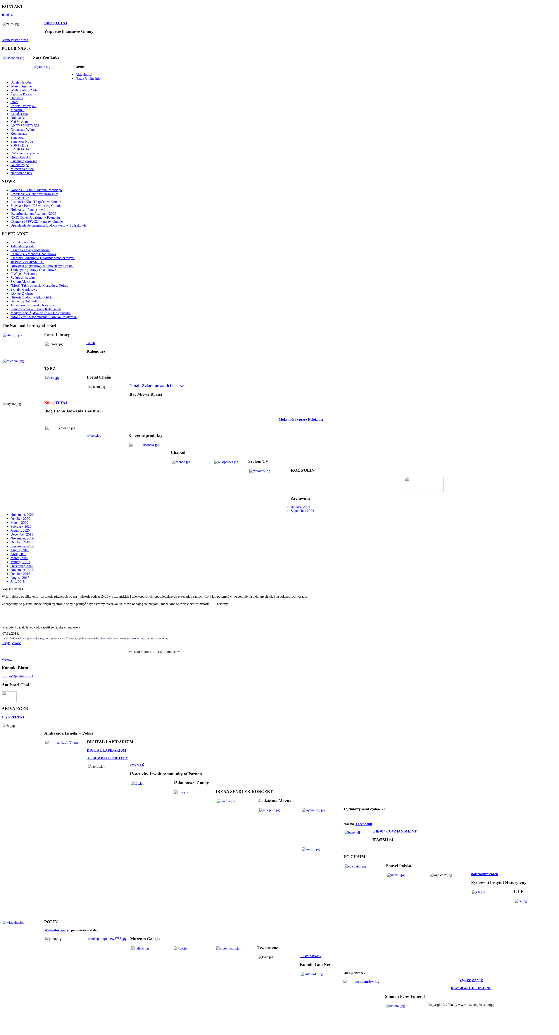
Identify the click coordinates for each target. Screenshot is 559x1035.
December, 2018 (21, 566)
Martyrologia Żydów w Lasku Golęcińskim (40, 313)
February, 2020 (20, 526)
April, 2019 (18, 554)
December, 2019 (21, 534)
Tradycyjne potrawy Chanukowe (33, 270)
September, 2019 (22, 546)
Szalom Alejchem (22, 281)
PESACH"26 (19, 198)
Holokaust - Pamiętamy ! (27, 209)
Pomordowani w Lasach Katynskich (35, 309)
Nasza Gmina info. (89, 78)
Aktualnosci (84, 74)
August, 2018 (19, 577)
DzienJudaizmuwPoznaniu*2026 (33, 213)
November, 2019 (22, 538)
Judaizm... (17, 110)
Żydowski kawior (22, 277)
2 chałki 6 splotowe (23, 289)
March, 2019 (19, 558)
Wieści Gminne (21, 86)
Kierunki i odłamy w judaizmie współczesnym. (42, 258)
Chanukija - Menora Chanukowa (33, 254)
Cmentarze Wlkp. (22, 129)
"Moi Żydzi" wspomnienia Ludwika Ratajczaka (43, 317)
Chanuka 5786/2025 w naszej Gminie (36, 221)
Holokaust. (18, 118)
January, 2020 (20, 530)
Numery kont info (15, 40)
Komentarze (18, 133)
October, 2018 (20, 574)
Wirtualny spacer (57, 930)
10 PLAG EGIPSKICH (27, 262)
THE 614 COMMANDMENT (394, 831)
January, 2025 (300, 507)
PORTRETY (19, 145)
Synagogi (17, 137)
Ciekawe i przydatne (24, 153)
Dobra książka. (20, 157)
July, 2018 (17, 581)
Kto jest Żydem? (21, 293)
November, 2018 (22, 570)
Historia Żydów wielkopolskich (32, 297)
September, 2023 (302, 511)
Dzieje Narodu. (21, 82)
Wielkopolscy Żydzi (24, 90)
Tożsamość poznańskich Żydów (32, 305)
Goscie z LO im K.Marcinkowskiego (36, 190)
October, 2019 (20, 542)
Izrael (14, 102)
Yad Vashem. (19, 122)
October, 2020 (20, 518)
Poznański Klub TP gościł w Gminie (35, 202)
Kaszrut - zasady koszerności (30, 250)
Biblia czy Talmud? (23, 301)
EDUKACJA (19, 149)
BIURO (7, 15)
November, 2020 (22, 515)
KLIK (90, 343)
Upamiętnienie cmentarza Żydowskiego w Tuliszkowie (48, 225)
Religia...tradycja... (23, 106)
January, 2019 (20, 562)
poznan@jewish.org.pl (17, 676)
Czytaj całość (11, 643)
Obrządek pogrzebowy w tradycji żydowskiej (41, 266)
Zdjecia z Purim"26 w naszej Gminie (35, 206)
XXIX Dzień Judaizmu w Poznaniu (35, 217)
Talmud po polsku (22, 246)
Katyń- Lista (19, 114)
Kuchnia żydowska (23, 161)
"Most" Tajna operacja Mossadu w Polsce (39, 285)
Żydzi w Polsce (21, 94)
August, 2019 (19, 550)
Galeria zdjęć (19, 165)
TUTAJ (61, 403)
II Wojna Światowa (23, 274)
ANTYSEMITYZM (24, 125)
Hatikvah (16, 98)
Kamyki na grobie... (24, 242)
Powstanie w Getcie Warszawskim (34, 194)
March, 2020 (19, 522)
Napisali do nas (21, 173)
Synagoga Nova (21, 141)
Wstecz (7, 659)
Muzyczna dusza (22, 169)
